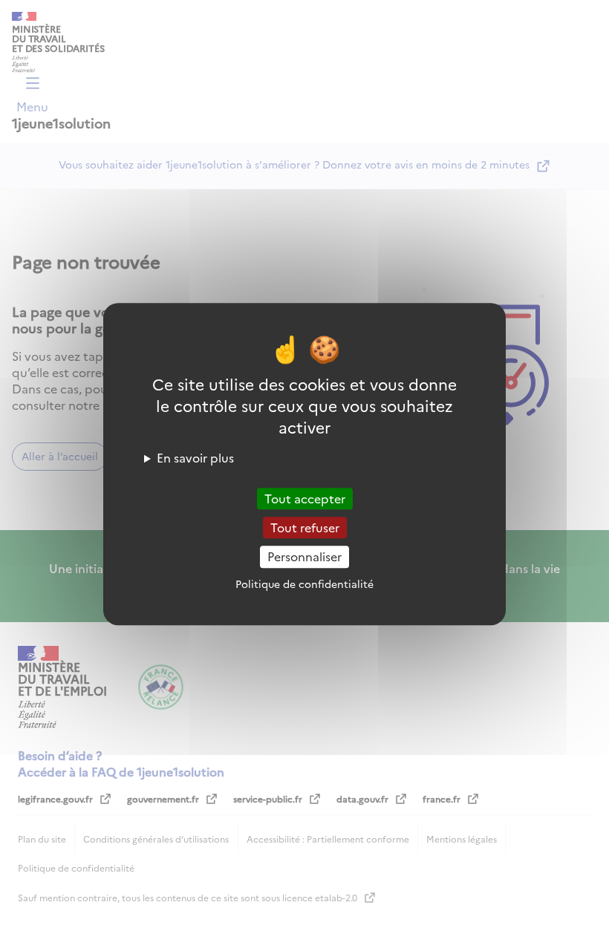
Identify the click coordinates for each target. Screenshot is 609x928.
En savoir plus (195, 457)
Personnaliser (304, 557)
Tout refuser (304, 527)
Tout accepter (304, 498)
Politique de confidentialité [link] (304, 583)
